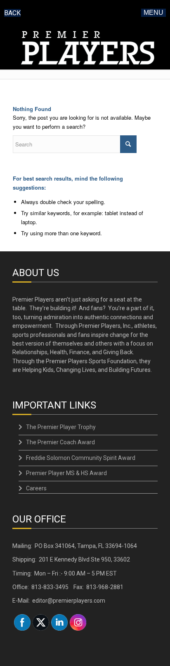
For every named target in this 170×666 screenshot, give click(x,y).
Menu (153, 12)
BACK (12, 13)
